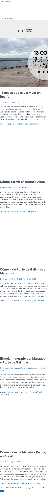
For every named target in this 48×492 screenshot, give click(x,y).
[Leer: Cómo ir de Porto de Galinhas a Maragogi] (24, 263)
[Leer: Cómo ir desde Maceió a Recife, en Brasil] (24, 446)
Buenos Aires (12, 187)
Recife (7, 102)
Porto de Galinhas (18, 279)
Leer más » (19, 123)
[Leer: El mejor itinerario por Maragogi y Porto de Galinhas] (24, 353)
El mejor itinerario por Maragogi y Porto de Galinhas (23, 360)
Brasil (2, 102)
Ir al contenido (5, 1)
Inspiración (9, 368)
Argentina (3, 187)
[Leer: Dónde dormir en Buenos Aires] (24, 176)
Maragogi (8, 279)
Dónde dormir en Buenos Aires (22, 182)
